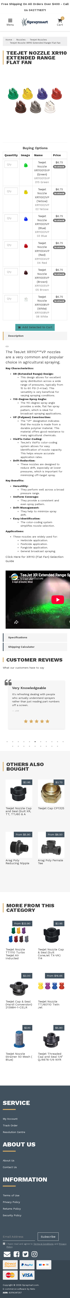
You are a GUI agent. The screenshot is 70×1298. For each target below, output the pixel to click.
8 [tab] (46, 742)
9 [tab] (52, 742)
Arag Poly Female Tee (50, 862)
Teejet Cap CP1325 (51, 808)
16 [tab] (35, 746)
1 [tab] (7, 742)
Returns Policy (12, 1208)
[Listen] (7, 346)
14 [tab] (24, 746)
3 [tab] (18, 742)
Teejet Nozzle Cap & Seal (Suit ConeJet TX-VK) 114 (51, 954)
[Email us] (7, 1253)
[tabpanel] (36, 705)
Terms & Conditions (43, 1244)
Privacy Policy (11, 1202)
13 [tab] (18, 746)
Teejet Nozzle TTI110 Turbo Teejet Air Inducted (15, 954)
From (23, 834)
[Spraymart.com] (35, 22)
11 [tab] (63, 742)
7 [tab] (41, 742)
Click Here (13, 557)
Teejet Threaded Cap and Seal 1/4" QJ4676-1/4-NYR (50, 1056)
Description (16, 335)
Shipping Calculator (21, 646)
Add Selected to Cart (36, 327)
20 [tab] (57, 746)
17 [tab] (41, 746)
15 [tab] (29, 746)
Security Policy (12, 1215)
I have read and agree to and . (36, 1245)
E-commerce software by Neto (19, 1289)
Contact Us (10, 1167)
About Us (8, 1160)
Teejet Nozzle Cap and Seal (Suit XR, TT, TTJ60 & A (19, 811)
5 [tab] (29, 742)
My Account (10, 1118)
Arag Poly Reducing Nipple (17, 862)
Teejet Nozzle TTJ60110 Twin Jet (48, 1004)
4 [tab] (24, 742)
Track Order (10, 1125)
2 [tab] (13, 742)
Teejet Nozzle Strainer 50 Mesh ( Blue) (19, 1056)
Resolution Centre (14, 1132)
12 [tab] (13, 746)
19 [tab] (52, 746)
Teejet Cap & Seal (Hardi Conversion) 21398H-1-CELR (19, 1004)
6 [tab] (35, 742)
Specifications (17, 637)
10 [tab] (57, 742)
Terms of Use (11, 1195)
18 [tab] (46, 746)
